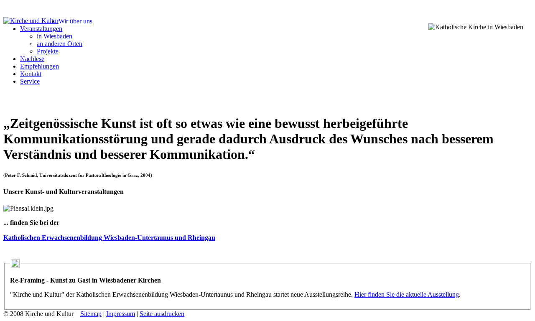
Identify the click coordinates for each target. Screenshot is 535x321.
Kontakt (30, 73)
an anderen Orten (59, 43)
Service (30, 81)
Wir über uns (75, 21)
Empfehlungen (39, 66)
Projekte (48, 51)
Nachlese (32, 58)
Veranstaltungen (41, 28)
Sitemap (91, 313)
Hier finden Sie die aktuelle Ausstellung (406, 294)
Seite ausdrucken (162, 313)
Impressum (120, 313)
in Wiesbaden (54, 36)
